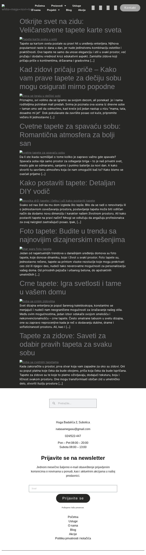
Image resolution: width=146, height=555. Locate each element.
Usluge (76, 5)
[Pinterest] (115, 7)
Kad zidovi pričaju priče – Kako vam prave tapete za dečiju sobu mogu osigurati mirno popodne (70, 78)
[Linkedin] (108, 7)
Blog (69, 10)
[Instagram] (100, 7)
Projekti (51, 10)
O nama (36, 10)
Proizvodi (57, 5)
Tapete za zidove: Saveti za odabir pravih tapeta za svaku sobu (66, 344)
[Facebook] (93, 7)
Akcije (82, 10)
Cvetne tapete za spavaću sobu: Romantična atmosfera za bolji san (70, 134)
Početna (40, 5)
